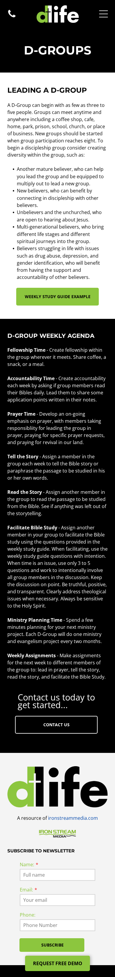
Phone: (27, 915)
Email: (26, 889)
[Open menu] (103, 13)
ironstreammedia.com (73, 818)
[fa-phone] (12, 17)
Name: (27, 864)
